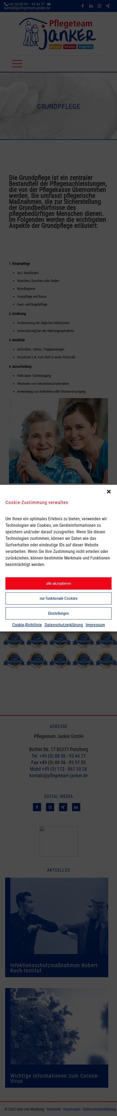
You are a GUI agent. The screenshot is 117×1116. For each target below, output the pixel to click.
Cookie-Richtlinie (27, 624)
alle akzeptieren (58, 583)
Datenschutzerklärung (64, 624)
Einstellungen (58, 613)
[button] (109, 491)
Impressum (95, 624)
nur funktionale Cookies (59, 598)
